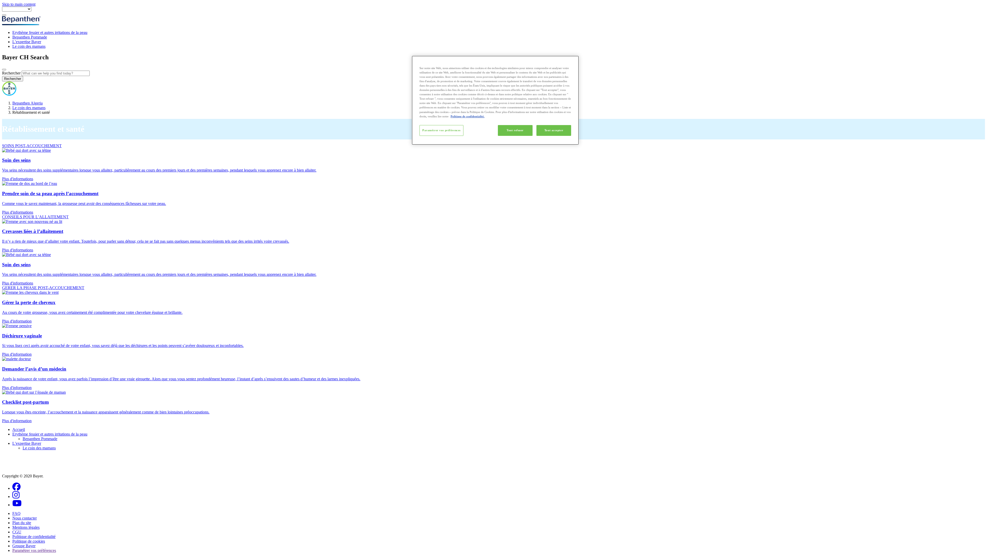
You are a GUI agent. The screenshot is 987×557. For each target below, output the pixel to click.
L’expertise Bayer (26, 42)
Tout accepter (553, 130)
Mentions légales (26, 527)
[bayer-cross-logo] (9, 94)
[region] (495, 100)
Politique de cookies (28, 541)
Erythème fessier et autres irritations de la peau (49, 32)
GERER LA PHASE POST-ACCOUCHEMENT (43, 288)
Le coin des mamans (28, 46)
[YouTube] (17, 505)
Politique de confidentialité (34, 536)
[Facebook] (16, 488)
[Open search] (4, 69)
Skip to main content (18, 4)
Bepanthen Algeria (27, 103)
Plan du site (21, 523)
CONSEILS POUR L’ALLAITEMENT (35, 217)
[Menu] (4, 15)
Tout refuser (515, 130)
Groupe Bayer (23, 546)
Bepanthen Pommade (29, 37)
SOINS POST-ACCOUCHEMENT (32, 146)
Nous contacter (24, 518)
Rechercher (11, 73)
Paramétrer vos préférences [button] (34, 550)
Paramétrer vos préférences (441, 130)
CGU (16, 532)
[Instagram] (16, 496)
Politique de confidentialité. (468, 116)
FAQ (16, 513)
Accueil (18, 429)
